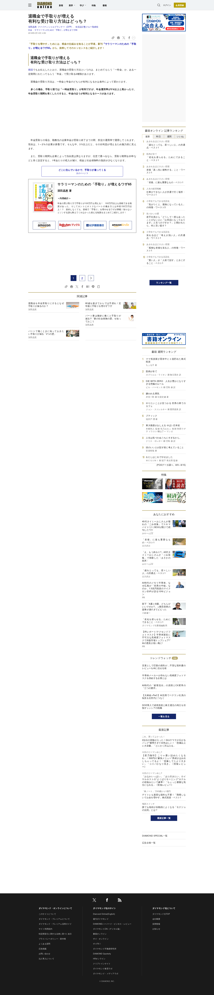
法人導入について (46, 958)
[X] (94, 900)
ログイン (167, 5)
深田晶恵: (63, 26)
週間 (169, 136)
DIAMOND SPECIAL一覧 (154, 835)
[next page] (91, 278)
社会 (30, 29)
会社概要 (156, 918)
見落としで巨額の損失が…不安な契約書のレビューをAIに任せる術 (164, 667)
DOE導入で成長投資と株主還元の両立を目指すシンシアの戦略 (164, 706)
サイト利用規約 (45, 928)
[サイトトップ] (44, 5)
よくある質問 (44, 943)
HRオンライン (99, 958)
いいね (180, 136)
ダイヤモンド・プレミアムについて (54, 918)
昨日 (158, 136)
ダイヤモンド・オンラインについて (55, 908)
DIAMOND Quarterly (102, 953)
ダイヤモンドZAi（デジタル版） (107, 928)
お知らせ (156, 928)
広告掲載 (42, 948)
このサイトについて (47, 913)
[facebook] (107, 900)
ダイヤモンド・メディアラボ (105, 973)
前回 (30, 69)
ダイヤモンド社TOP (161, 913)
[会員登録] (180, 5)
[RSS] (119, 900)
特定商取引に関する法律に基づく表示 (55, 933)
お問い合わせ (44, 953)
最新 (147, 136)
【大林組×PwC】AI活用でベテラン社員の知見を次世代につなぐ (164, 697)
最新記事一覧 (164, 818)
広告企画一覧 (148, 842)
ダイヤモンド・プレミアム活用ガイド (55, 923)
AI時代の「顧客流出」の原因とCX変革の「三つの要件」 (164, 687)
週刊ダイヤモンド (101, 918)
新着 (61, 5)
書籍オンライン (100, 933)
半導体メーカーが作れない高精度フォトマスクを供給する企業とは (164, 677)
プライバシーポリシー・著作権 (52, 938)
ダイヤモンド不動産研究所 (104, 948)
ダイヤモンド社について (163, 908)
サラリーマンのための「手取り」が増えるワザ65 (56, 29)
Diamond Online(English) (104, 913)
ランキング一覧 (164, 282)
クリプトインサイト (101, 963)
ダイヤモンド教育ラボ (102, 968)
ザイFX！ (97, 943)
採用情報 (156, 923)
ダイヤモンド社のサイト (104, 908)
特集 (94, 5)
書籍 (105, 5)
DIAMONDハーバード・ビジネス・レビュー (112, 923)
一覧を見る (164, 716)
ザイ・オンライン (101, 938)
